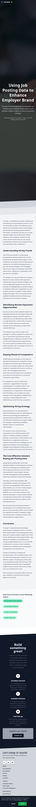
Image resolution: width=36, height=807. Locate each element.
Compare (5, 778)
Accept (22, 804)
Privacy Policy (17, 799)
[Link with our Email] (12, 762)
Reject (13, 804)
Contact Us (18, 735)
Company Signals (8, 783)
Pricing (5, 775)
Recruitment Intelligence (12, 601)
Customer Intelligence (9, 788)
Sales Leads (6, 786)
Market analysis (9, 617)
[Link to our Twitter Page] (4, 762)
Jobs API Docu (7, 794)
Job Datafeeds (7, 768)
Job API (5, 773)
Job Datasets (6, 771)
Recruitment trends (10, 606)
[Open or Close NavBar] (12, 2)
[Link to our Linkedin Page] (8, 762)
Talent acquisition (10, 612)
